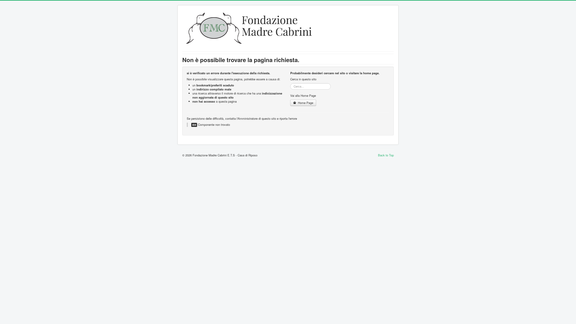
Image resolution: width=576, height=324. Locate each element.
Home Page (305, 103)
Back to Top (386, 155)
